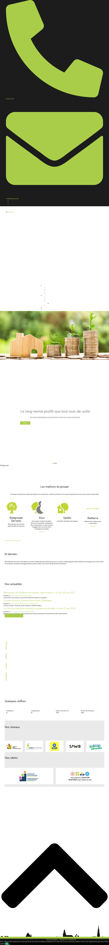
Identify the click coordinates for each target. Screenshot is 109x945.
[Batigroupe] (10, 212)
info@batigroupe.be (12, 199)
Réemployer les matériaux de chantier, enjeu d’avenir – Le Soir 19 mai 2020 (39, 592)
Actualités (28, 596)
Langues (45, 309)
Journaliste (49, 293)
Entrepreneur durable (52, 291)
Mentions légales (52, 940)
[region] (54, 387)
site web (92, 526)
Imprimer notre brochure (13, 540)
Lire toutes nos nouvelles (14, 615)
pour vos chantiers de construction (58, 303)
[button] (54, 458)
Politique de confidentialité (67, 940)
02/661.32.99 (10, 99)
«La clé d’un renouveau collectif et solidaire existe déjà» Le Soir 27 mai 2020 (39, 608)
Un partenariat (50, 299)
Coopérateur (49, 287)
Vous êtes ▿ (46, 286)
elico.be (41, 532)
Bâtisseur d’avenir (51, 289)
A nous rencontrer (51, 305)
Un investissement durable (53, 297)
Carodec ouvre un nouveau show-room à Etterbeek (27, 600)
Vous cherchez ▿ (47, 295)
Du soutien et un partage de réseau (55, 301)
